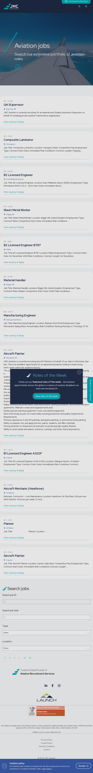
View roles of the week (46, 396)
